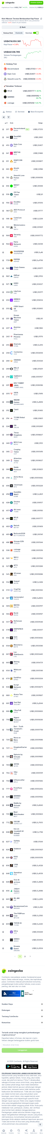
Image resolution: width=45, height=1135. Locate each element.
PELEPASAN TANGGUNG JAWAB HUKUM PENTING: (21, 1073)
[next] (30, 956)
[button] (19, 33)
